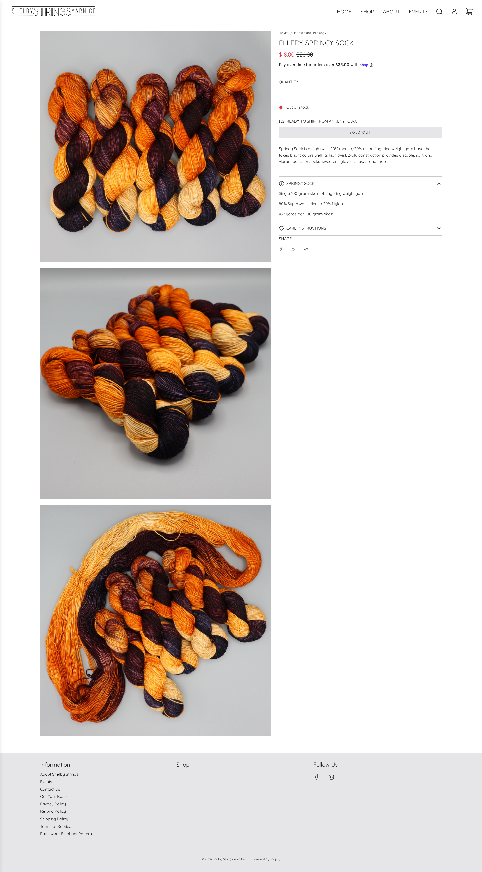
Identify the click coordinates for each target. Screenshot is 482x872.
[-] (283, 92)
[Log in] (454, 11)
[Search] (439, 11)
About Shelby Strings (59, 774)
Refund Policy (53, 811)
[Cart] (470, 11)
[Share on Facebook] (281, 249)
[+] (300, 92)
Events (46, 781)
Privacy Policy (53, 803)
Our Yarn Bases (54, 796)
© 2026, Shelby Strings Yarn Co (223, 859)
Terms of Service (55, 826)
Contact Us (50, 789)
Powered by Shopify (266, 859)
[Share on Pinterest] (306, 249)
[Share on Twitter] (293, 249)
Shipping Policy (54, 818)
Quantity (288, 81)
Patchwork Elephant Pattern (66, 833)
